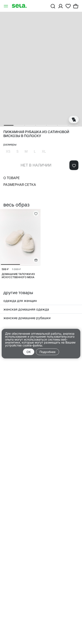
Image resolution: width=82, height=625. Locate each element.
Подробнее (48, 352)
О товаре (11, 178)
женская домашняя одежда (26, 309)
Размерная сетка (19, 184)
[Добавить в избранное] (74, 165)
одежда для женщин (20, 301)
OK (28, 352)
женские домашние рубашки (26, 318)
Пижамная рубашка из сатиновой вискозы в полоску (36, 134)
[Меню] (6, 6)
